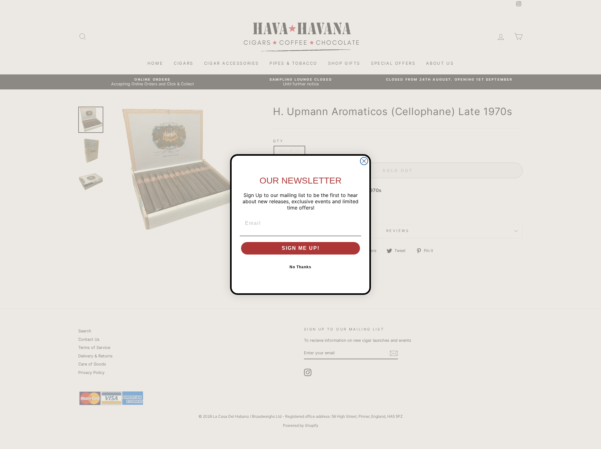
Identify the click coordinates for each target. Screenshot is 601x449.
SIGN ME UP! (301, 248)
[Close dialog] (364, 161)
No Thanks (300, 267)
